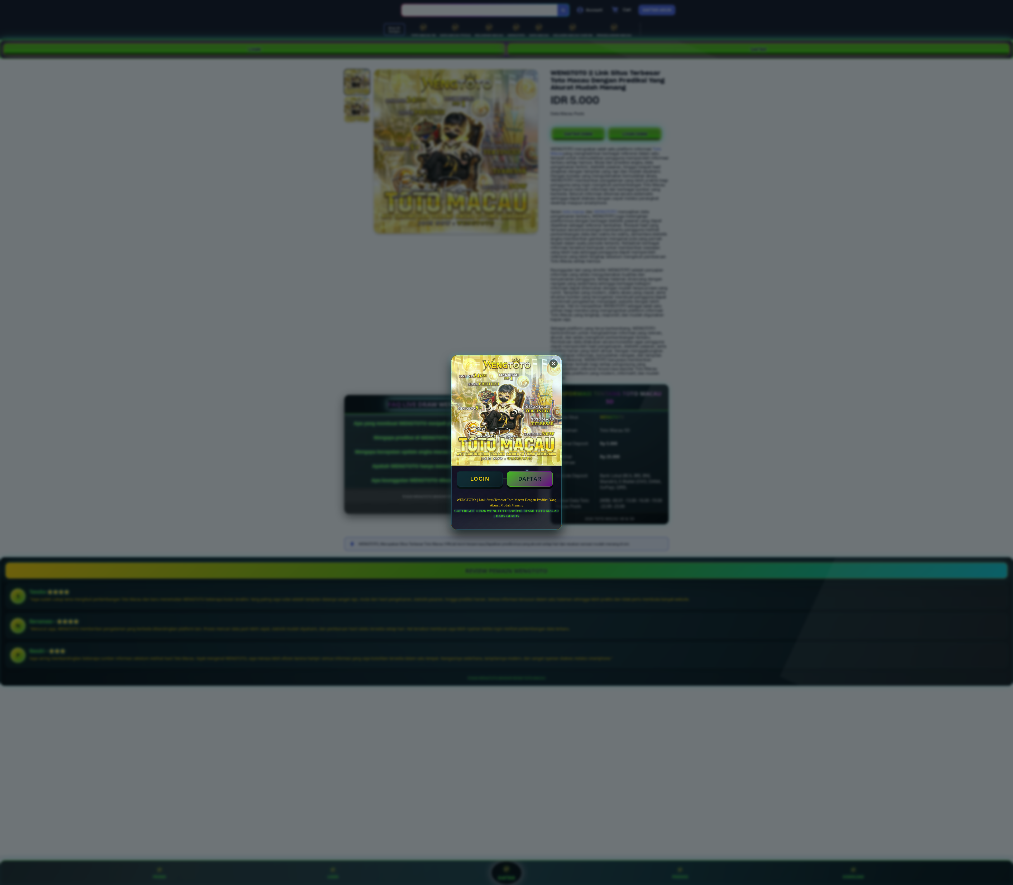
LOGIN (479, 479)
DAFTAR (530, 479)
